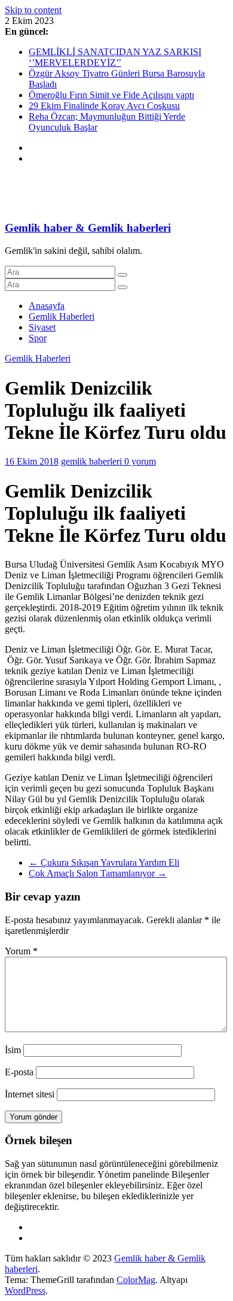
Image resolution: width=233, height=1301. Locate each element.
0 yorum (140, 461)
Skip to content (33, 10)
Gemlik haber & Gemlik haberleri (88, 228)
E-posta (19, 1072)
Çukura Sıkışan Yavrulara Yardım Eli (104, 862)
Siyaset (42, 327)
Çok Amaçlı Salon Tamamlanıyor (98, 873)
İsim (13, 1050)
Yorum (21, 951)
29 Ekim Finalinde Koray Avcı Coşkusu (104, 106)
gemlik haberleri (92, 461)
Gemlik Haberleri (61, 316)
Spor (38, 338)
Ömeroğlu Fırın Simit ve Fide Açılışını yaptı (111, 95)
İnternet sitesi (29, 1094)
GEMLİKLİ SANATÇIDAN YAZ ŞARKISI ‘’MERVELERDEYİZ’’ (115, 57)
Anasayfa (47, 306)
